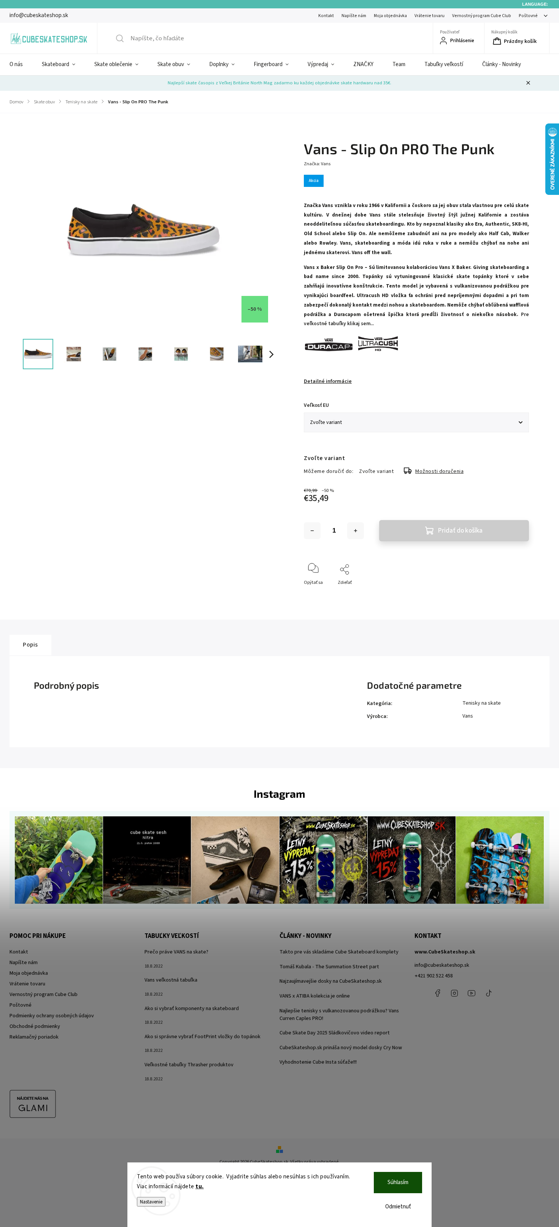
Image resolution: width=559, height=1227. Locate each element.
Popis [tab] (30, 644)
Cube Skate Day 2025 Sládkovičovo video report (335, 1033)
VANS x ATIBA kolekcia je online (315, 996)
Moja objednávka (390, 16)
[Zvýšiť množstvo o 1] (355, 530)
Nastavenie (151, 1201)
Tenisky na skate (481, 703)
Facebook (437, 993)
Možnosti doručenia (439, 471)
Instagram (454, 993)
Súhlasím (397, 1182)
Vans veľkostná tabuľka (171, 980)
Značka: (317, 164)
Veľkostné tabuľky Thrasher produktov (189, 1065)
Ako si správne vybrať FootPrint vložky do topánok (202, 1036)
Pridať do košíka (460, 530)
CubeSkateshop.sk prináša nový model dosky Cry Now (341, 1047)
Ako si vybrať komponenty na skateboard (192, 1008)
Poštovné (528, 16)
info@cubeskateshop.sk (441, 965)
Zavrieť (515, 595)
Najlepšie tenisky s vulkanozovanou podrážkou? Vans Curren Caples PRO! (339, 1014)
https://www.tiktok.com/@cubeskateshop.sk (488, 993)
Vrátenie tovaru (429, 16)
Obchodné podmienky (35, 1026)
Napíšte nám (353, 16)
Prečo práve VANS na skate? (176, 952)
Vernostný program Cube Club (481, 16)
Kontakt (326, 16)
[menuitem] (21, 64)
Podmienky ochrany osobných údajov (52, 1016)
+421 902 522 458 (433, 976)
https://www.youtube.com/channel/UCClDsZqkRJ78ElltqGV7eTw (471, 993)
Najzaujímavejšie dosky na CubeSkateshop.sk (331, 981)
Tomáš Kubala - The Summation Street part (329, 967)
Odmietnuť (398, 1207)
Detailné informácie (328, 381)
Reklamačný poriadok (34, 1037)
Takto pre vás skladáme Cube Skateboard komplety (339, 952)
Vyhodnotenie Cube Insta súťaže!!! (318, 1062)
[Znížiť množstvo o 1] (312, 530)
